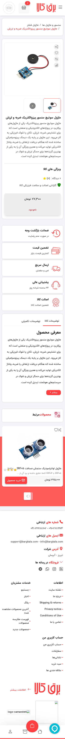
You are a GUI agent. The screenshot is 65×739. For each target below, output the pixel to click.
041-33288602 (38, 528)
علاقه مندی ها (53, 670)
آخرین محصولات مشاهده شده (15, 611)
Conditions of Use (50, 615)
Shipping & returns (50, 603)
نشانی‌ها (56, 657)
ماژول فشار (32, 25)
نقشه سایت (55, 590)
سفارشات (56, 651)
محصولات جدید (21, 629)
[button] (24, 8)
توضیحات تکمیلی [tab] (30, 321)
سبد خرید (56, 664)
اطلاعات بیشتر (18, 690)
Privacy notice (53, 609)
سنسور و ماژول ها (51, 25)
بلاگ (26, 603)
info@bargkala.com (51, 542)
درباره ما (57, 596)
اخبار (26, 596)
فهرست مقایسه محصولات (20, 621)
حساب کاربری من (52, 644)
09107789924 (56, 528)
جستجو (25, 590)
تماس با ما (55, 622)
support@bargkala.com (24, 542)
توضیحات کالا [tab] (52, 321)
